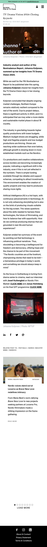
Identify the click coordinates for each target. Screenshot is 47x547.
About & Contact (23, 534)
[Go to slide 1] (15, 505)
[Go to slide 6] (27, 505)
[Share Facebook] (10, 335)
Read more (12, 421)
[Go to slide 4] (22, 505)
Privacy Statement (23, 537)
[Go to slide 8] (32, 505)
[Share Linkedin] (4, 335)
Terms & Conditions (23, 540)
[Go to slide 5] (25, 505)
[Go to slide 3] (20, 505)
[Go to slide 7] (30, 505)
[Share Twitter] (17, 335)
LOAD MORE (23, 507)
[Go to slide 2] (17, 505)
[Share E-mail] (23, 335)
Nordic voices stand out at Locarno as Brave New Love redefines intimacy (21, 389)
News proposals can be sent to (23, 1)
